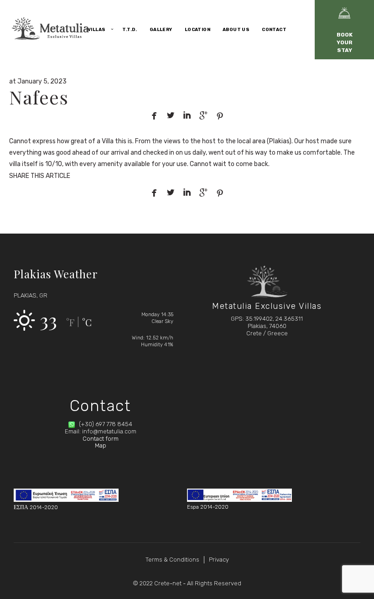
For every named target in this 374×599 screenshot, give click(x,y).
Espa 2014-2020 (208, 507)
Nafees (38, 97)
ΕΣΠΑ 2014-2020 (36, 507)
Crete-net (168, 583)
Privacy (219, 559)
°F (70, 322)
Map (100, 445)
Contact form (101, 438)
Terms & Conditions (172, 559)
